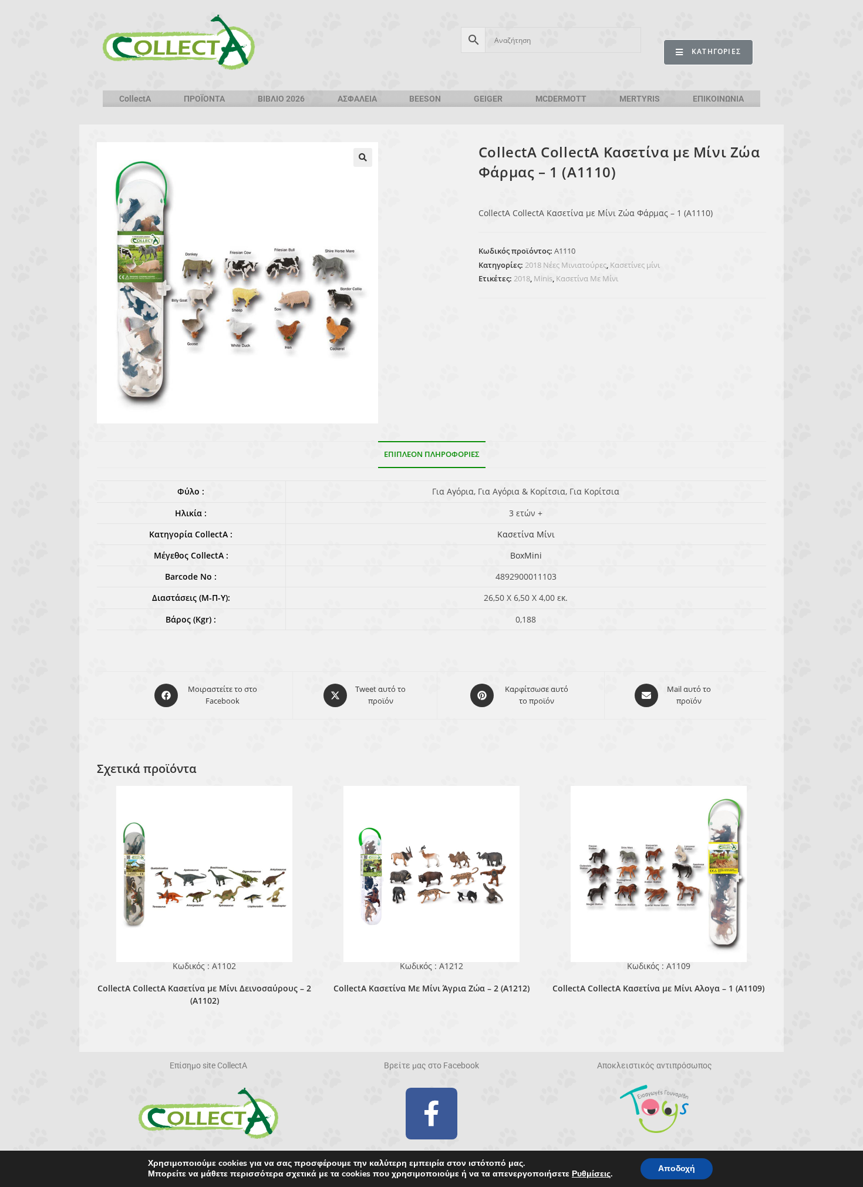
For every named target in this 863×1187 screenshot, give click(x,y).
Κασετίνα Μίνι (526, 534)
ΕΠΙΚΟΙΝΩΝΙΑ (718, 98)
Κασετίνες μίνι (635, 265)
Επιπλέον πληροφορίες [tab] (432, 454)
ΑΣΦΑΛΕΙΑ (357, 98)
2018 (522, 278)
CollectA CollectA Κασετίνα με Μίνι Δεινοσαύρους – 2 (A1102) (204, 994)
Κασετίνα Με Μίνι (587, 278)
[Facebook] (431, 1113)
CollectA (135, 98)
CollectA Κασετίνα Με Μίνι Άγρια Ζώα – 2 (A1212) (431, 988)
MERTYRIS (639, 98)
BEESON (425, 98)
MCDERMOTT (560, 98)
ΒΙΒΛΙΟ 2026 (281, 98)
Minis (543, 278)
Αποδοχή (676, 1168)
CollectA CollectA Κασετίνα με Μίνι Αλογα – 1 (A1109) (658, 988)
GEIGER (488, 98)
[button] (362, 157)
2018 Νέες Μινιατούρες (565, 265)
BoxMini (526, 555)
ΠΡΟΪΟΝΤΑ (204, 98)
